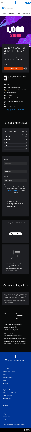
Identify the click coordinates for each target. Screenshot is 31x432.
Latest (4, 13)
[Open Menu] (2, 2)
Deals (18, 13)
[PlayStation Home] (15, 2)
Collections (11, 13)
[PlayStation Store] (8, 8)
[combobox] (15, 163)
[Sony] (27, 431)
